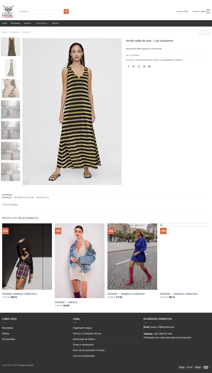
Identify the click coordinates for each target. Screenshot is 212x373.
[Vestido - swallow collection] (132, 256)
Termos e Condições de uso (87, 333)
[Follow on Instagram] (206, 1)
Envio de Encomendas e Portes (89, 350)
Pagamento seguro (82, 328)
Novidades (15, 23)
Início (4, 32)
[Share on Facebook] (128, 66)
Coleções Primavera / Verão (147, 60)
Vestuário (14, 32)
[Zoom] (26, 182)
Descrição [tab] (7, 197)
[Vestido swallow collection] (27, 256)
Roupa (27, 23)
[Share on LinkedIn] (149, 66)
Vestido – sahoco (66, 302)
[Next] (116, 112)
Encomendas (8, 339)
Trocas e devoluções (83, 344)
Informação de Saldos (84, 339)
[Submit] (66, 11)
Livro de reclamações (84, 356)
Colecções (41, 23)
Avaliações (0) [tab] (42, 197)
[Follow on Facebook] (203, 1)
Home (4, 23)
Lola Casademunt (167, 60)
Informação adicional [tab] (24, 197)
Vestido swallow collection (19, 294)
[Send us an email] (208, 1)
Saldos (55, 23)
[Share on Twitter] (133, 66)
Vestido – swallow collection (126, 294)
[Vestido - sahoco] (80, 260)
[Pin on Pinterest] (144, 66)
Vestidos (26, 32)
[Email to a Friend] (139, 66)
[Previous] (28, 112)
